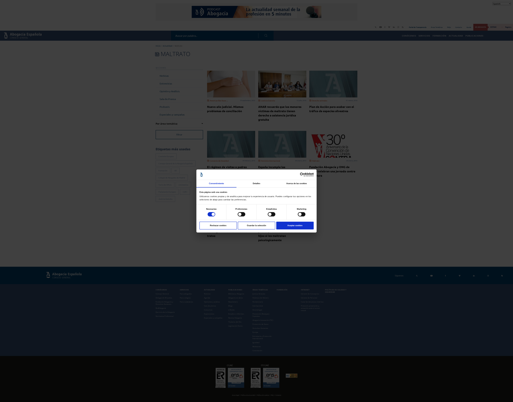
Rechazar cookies (218, 225)
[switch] (241, 214)
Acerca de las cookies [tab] (296, 183)
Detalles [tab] (256, 183)
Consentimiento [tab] (216, 183)
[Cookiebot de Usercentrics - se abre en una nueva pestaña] (302, 175)
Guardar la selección (256, 225)
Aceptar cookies (294, 225)
